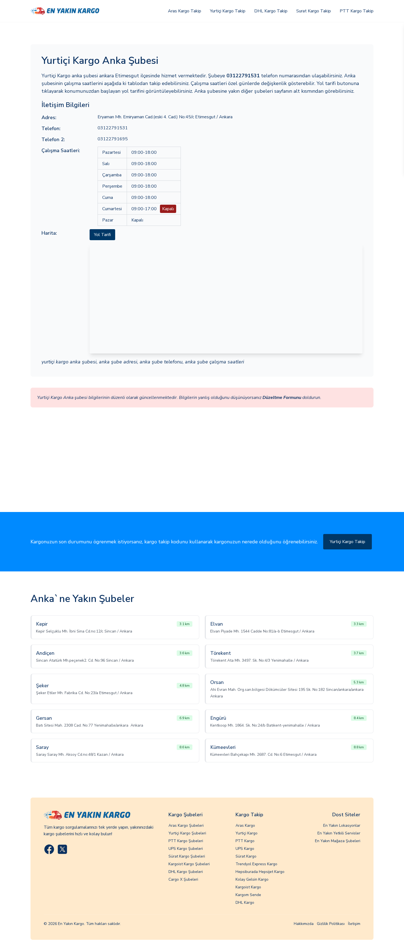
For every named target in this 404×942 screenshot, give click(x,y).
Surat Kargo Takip (313, 11)
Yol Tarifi (102, 235)
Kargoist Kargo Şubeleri (189, 864)
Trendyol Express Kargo (256, 864)
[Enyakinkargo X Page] (62, 849)
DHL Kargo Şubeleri (185, 871)
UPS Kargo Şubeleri (185, 848)
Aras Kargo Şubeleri (186, 825)
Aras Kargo (245, 825)
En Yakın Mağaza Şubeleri (337, 841)
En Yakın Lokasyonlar (341, 825)
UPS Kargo (245, 848)
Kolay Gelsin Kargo (252, 879)
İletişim (354, 923)
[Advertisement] (202, 470)
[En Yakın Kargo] (65, 10)
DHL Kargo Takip (270, 11)
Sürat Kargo (246, 856)
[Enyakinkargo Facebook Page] (49, 849)
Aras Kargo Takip (184, 11)
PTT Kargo (245, 841)
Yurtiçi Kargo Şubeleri (187, 833)
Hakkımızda (304, 923)
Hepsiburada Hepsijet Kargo (260, 871)
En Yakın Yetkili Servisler (338, 833)
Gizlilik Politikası (331, 923)
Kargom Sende (248, 894)
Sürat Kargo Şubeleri (186, 856)
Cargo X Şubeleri (183, 879)
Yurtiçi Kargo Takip (227, 11)
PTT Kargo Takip (356, 11)
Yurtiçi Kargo (247, 833)
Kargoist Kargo (248, 887)
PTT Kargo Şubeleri (185, 841)
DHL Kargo (245, 902)
